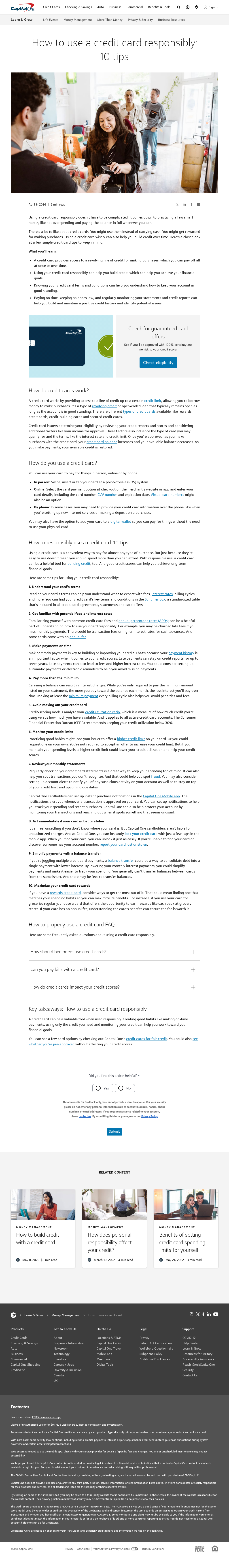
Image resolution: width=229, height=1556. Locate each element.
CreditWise (18, 1370)
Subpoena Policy (151, 1354)
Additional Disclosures (155, 1359)
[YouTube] (215, 1314)
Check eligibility (158, 362)
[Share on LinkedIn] (184, 204)
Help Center (190, 1343)
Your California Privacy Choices (111, 1548)
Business (17, 1354)
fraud (155, 776)
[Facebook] (203, 1314)
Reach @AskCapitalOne (198, 1365)
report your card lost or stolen (123, 844)
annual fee (78, 637)
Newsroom (61, 1348)
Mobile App (104, 1354)
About (58, 1338)
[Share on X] (177, 204)
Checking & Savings (24, 1343)
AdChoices (83, 1548)
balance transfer (121, 860)
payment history (181, 653)
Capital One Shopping (25, 1365)
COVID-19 (188, 1338)
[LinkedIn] (209, 1314)
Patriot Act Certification (156, 1343)
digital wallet (120, 521)
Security (188, 1370)
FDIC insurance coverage (46, 1417)
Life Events (50, 20)
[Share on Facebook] (191, 204)
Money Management (78, 20)
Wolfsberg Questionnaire (156, 1348)
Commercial (19, 1359)
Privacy (144, 1338)
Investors (60, 1359)
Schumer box (155, 599)
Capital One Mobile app (161, 796)
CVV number (107, 494)
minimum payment (83, 696)
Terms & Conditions (153, 1548)
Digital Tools (105, 1365)
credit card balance (102, 441)
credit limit (152, 400)
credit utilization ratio (102, 712)
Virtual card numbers (167, 494)
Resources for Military (197, 1354)
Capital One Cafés (109, 1343)
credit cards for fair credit (146, 1038)
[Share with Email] (198, 204)
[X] (198, 1314)
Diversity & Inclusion (68, 1370)
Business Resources (171, 20)
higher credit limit (131, 739)
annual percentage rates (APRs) (144, 620)
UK (56, 1381)
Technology (62, 1354)
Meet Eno (103, 1359)
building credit (79, 563)
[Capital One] (13, 1315)
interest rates (162, 594)
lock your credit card (141, 833)
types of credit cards (139, 411)
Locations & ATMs (109, 1338)
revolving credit (104, 406)
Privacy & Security (140, 20)
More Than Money (110, 20)
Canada (59, 1375)
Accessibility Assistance (198, 1359)
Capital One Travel (109, 1348)
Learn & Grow (21, 19)
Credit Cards (19, 1338)
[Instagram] (191, 1314)
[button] (114, 951)
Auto (14, 1348)
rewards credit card (65, 892)
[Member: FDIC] (199, 1549)
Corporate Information (69, 1343)
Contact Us (189, 1375)
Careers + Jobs (64, 1365)
